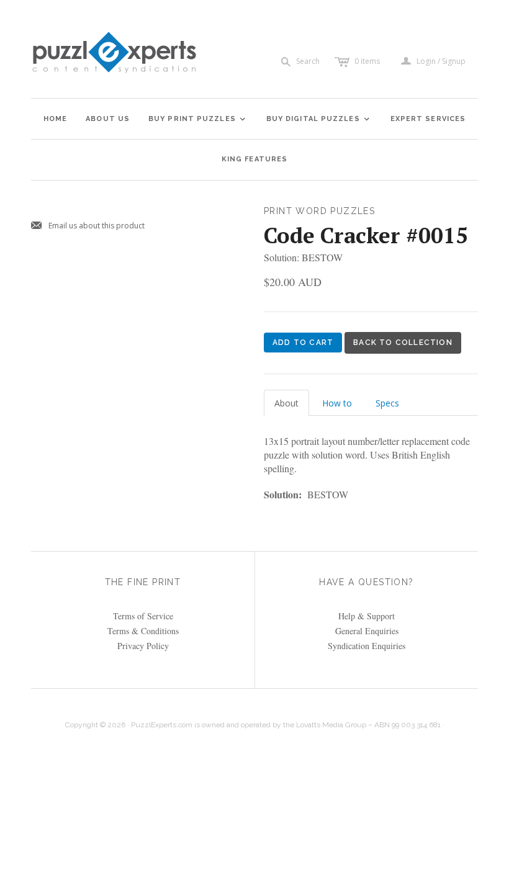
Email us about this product (88, 226)
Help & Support (366, 616)
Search (308, 61)
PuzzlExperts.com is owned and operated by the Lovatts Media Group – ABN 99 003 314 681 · (287, 724)
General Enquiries (367, 631)
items (367, 61)
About (286, 403)
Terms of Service (143, 616)
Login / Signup (441, 61)
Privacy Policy (143, 646)
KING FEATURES (254, 159)
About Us (108, 119)
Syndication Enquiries (366, 646)
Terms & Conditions (143, 631)
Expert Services (428, 119)
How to (337, 403)
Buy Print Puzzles (197, 119)
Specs (387, 403)
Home (55, 119)
